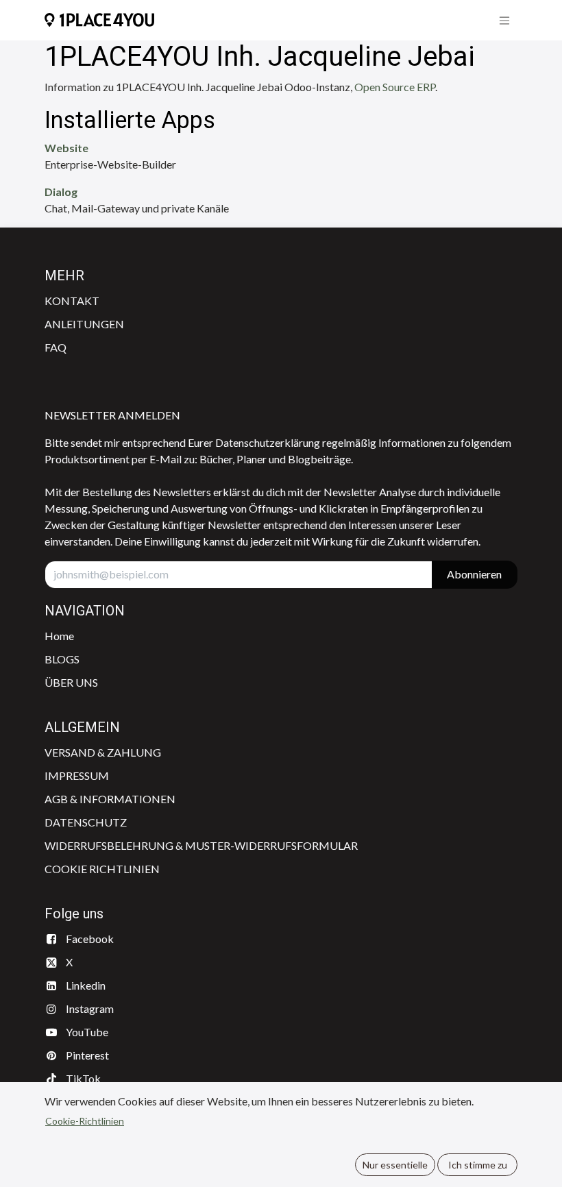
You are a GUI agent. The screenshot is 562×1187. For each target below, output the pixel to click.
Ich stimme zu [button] (477, 1165)
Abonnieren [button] (474, 573)
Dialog (61, 191)
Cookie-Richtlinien (84, 1121)
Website (66, 147)
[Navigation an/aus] (504, 20)
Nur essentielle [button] (395, 1165)
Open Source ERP (394, 86)
